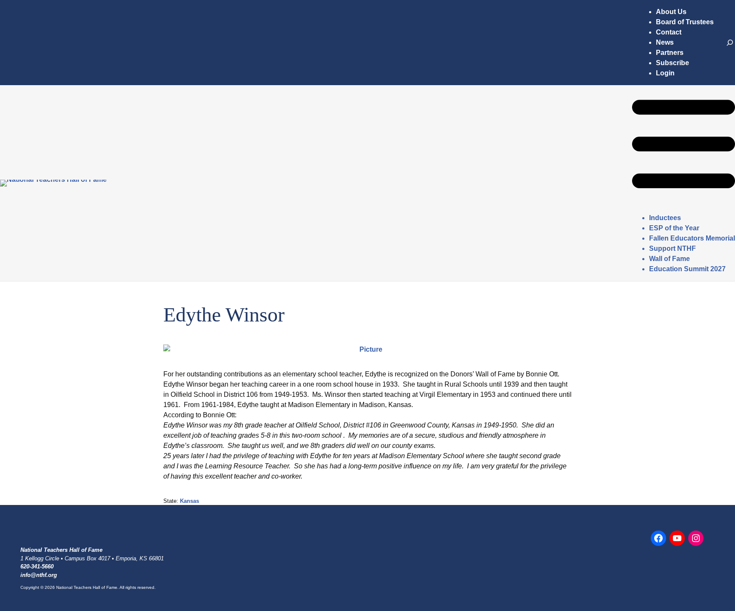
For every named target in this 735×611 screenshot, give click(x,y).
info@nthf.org (38, 575)
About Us (671, 11)
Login (665, 73)
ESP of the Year (674, 228)
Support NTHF (672, 248)
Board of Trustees (685, 22)
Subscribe (672, 62)
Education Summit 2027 (687, 269)
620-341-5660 (37, 566)
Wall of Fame (669, 258)
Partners (670, 52)
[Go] (730, 42)
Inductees (665, 217)
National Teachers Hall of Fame (61, 550)
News (665, 42)
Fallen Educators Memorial (692, 238)
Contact (668, 32)
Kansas (189, 501)
